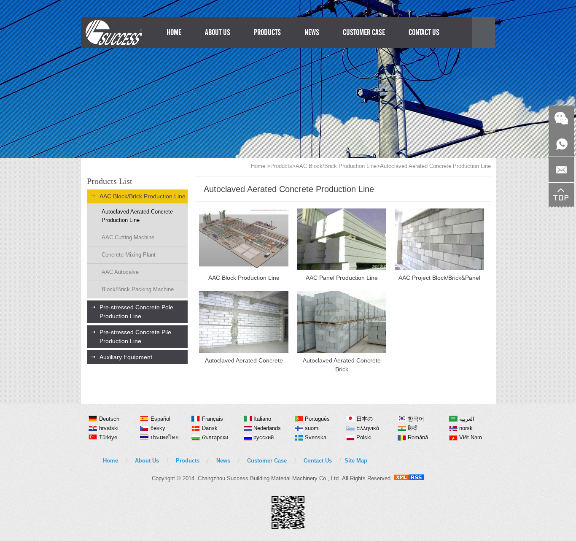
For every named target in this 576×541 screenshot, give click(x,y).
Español (160, 419)
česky (158, 428)
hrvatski (108, 428)
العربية (466, 419)
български (215, 437)
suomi (312, 428)
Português (317, 419)
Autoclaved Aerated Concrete (244, 360)
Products (281, 166)
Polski (363, 437)
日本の (364, 419)
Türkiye (108, 437)
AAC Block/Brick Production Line (336, 166)
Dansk (210, 428)
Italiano (262, 419)
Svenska (315, 437)
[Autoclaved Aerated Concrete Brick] (341, 351)
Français (212, 419)
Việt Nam (470, 437)
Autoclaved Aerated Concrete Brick (342, 365)
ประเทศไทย (165, 437)
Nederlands (267, 428)
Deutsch (109, 419)
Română (418, 437)
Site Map (356, 460)
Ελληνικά (368, 428)
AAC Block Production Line (244, 277)
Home (258, 166)
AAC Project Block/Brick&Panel (439, 277)
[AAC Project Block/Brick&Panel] (439, 268)
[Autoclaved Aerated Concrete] (243, 351)
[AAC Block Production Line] (243, 268)
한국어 (416, 419)
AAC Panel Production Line (342, 277)
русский (263, 437)
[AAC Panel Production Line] (341, 268)
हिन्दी (412, 428)
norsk (466, 428)
